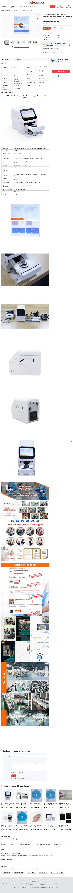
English (11, 883)
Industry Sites (50, 880)
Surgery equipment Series (24, 844)
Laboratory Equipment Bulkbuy (57, 872)
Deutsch (42, 883)
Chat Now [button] (57, 28)
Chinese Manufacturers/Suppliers (23, 880)
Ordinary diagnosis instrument (60, 847)
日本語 (60, 883)
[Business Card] (70, 65)
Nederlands (47, 883)
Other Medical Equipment (28, 10)
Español (15, 883)
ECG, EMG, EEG (57, 844)
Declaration (51, 887)
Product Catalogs (22, 839)
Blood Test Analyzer (31, 872)
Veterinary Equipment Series (42, 842)
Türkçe (29, 884)
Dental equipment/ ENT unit (42, 844)
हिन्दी (64, 883)
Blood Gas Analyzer (43, 872)
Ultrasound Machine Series (7, 844)
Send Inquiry (47, 28)
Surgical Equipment (29, 862)
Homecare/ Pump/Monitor (7, 847)
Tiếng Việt (34, 884)
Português (21, 883)
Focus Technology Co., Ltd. (27, 887)
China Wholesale (35, 880)
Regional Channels (57, 880)
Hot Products (5, 880)
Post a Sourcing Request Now (18, 778)
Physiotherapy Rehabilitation (42, 847)
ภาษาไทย (68, 883)
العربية (52, 883)
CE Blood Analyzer (7, 872)
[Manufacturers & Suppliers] (36, 2)
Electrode (20, 862)
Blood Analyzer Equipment (58, 869)
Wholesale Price (43, 880)
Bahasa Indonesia (41, 884)
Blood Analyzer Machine (19, 872)
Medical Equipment (17, 10)
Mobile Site (34, 881)
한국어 (56, 883)
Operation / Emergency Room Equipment (28, 847)
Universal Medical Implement (9, 862)
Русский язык (32, 883)
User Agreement (44, 887)
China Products (13, 880)
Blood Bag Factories (7, 869)
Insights (39, 881)
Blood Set (33, 869)
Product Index (65, 880)
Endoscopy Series (5, 842)
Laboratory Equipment (59, 842)
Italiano (37, 883)
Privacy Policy (57, 887)
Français (26, 883)
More (2, 875)
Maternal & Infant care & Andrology (27, 842)
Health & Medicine (8, 10)
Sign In (44, 52)
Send (14, 775)
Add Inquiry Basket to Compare (21, 47)
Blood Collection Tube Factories (21, 869)
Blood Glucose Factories (43, 869)
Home (2, 10)
